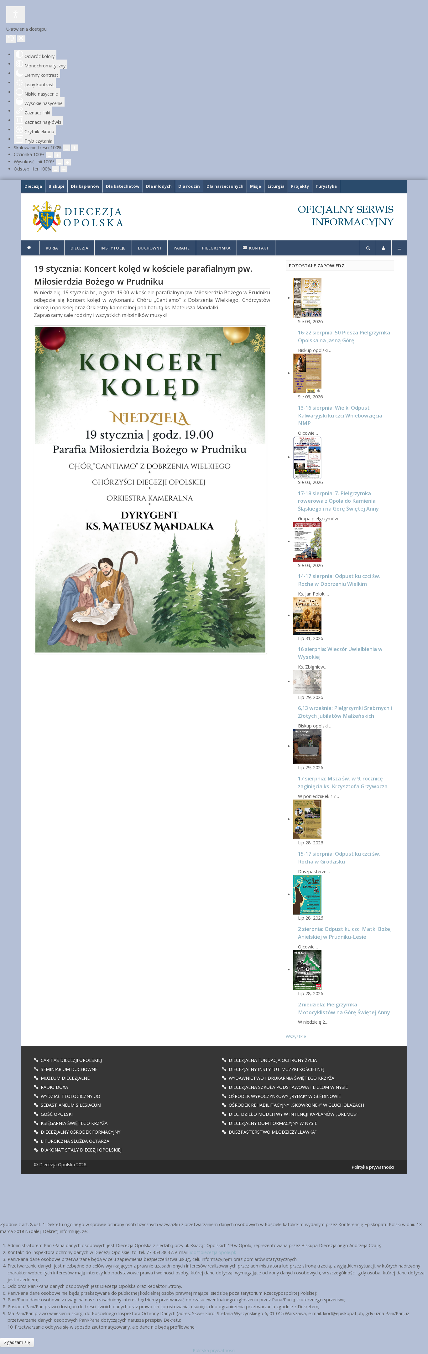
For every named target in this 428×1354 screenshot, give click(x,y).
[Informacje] (30, 248)
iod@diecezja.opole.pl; (213, 1252)
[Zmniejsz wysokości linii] (59, 162)
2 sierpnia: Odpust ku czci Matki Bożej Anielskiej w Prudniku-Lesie (345, 932)
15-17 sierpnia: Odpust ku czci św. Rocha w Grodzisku (339, 857)
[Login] (384, 247)
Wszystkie (296, 1036)
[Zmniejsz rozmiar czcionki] (49, 155)
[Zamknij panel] (21, 38)
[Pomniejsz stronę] (66, 147)
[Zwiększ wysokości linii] (67, 162)
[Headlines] (77, 216)
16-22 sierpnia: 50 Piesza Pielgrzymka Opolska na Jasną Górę (344, 336)
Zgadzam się (17, 1342)
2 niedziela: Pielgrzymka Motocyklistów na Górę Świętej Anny (344, 1008)
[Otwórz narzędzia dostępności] (15, 14)
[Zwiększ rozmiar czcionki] (57, 155)
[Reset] (11, 39)
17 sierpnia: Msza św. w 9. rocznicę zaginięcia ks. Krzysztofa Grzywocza (343, 782)
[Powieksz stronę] (74, 147)
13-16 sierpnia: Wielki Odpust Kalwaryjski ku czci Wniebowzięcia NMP (340, 415)
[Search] (368, 247)
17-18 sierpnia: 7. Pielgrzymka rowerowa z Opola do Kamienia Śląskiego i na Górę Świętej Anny (338, 501)
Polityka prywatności (373, 1167)
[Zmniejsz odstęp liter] (55, 169)
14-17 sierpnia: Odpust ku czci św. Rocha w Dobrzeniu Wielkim (339, 579)
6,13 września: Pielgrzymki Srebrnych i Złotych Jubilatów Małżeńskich (345, 711)
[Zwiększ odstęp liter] (63, 169)
